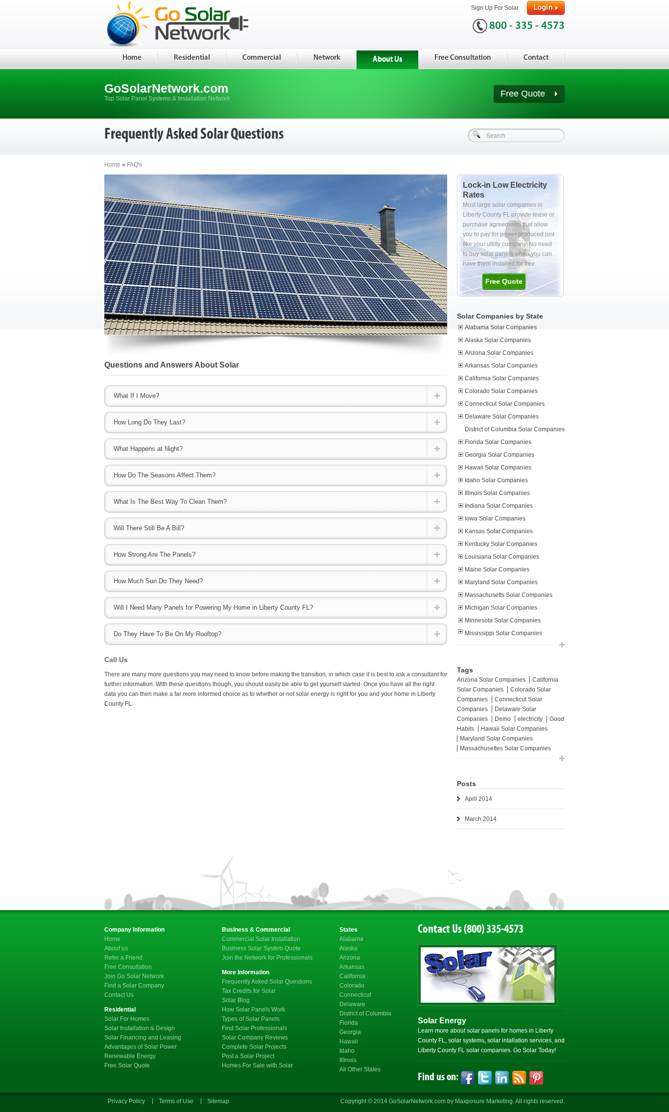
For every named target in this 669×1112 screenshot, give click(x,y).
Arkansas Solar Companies (501, 365)
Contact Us (119, 994)
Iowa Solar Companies (495, 518)
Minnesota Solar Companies (503, 620)
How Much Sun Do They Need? (158, 581)
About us (116, 948)
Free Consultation (462, 58)
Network (326, 58)
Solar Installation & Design (139, 1028)
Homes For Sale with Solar (257, 1065)
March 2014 (481, 818)
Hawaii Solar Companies (498, 467)
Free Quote (524, 94)
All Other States (360, 1069)
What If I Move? (136, 395)
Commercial (261, 58)
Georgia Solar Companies (499, 454)
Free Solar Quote (127, 1065)
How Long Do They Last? (149, 422)
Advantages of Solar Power (140, 1046)
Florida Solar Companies (498, 442)
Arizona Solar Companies (499, 352)
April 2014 (478, 798)
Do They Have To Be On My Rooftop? (167, 634)
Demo (503, 719)
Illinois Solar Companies (497, 493)
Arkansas (351, 967)
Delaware (352, 1004)
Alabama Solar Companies (501, 327)
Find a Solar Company (134, 985)
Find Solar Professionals (254, 1028)
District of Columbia (365, 1013)
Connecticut (355, 994)
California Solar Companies (502, 378)
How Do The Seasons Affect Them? (164, 475)
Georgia (350, 1032)
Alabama (351, 939)
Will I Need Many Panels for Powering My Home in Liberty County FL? (213, 607)
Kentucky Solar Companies (501, 544)
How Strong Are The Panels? (154, 554)
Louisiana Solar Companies (502, 556)
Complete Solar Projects (254, 1046)
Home (132, 58)
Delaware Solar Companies (502, 416)
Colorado (351, 985)
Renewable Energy (130, 1056)
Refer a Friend (123, 957)
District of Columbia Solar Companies (515, 429)
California (352, 976)
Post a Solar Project (248, 1056)
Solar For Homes (126, 1018)
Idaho (347, 1050)
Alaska (348, 948)
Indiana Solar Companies (499, 505)
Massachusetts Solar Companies (508, 595)
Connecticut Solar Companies (505, 403)
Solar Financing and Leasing (142, 1037)
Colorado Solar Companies (501, 391)
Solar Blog (236, 1000)
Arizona (349, 957)
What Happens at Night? (148, 448)
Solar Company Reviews (255, 1037)
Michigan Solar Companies (501, 607)
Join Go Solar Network (134, 976)
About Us (387, 59)
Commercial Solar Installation (261, 939)
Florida (348, 1022)
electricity (531, 719)
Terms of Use (176, 1101)
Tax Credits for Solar (249, 991)
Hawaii (348, 1041)
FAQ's (134, 164)
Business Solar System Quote (261, 948)
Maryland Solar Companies (501, 582)
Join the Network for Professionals (267, 957)
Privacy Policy (126, 1101)
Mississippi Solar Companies (503, 633)
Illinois (348, 1060)
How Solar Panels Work (253, 1009)
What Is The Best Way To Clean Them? (170, 501)
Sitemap (218, 1101)
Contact (536, 58)
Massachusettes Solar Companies (505, 748)
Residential (192, 58)
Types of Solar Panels (251, 1018)
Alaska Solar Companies (498, 340)
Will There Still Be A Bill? (149, 528)
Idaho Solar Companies (496, 480)
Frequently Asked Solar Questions (267, 981)
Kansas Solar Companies (499, 531)
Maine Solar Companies (497, 569)
